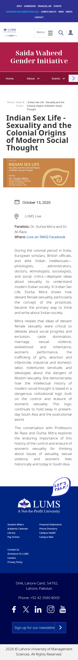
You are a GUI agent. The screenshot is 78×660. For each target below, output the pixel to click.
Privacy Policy (14, 562)
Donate (57, 6)
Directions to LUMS (17, 553)
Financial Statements (50, 524)
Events (69, 11)
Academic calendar (17, 528)
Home (10, 78)
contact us (13, 549)
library (11, 532)
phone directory (48, 528)
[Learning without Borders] (11, 35)
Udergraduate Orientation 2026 (22, 11)
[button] (60, 32)
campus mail (46, 536)
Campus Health (48, 11)
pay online (13, 536)
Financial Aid (45, 6)
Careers (11, 557)
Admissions (30, 6)
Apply (19, 6)
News (61, 11)
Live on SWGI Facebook (46, 236)
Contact (39, 17)
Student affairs (15, 524)
